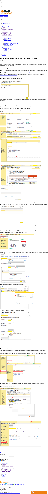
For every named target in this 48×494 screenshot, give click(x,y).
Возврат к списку (3, 452)
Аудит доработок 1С (5, 26)
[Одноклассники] (1, 460)
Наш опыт (4, 46)
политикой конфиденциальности (7, 457)
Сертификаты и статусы (8, 49)
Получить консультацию (4, 481)
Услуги (3, 472)
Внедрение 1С (6, 39)
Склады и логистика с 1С (6, 467)
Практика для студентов (6, 34)
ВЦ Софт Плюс (6, 48)
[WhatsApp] (4, 460)
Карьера (3, 473)
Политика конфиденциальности (5, 493)
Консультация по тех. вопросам (5, 482)
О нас (3, 47)
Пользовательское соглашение (15, 493)
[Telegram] (2, 460)
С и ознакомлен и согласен (13, 457)
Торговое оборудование (8, 45)
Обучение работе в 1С (7, 40)
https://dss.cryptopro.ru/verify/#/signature (26, 72)
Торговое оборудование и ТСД (7, 35)
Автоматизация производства (9, 41)
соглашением (16, 457)
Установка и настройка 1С (8, 38)
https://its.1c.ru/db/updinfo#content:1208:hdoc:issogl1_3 (8, 75)
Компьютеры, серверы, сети (8, 44)
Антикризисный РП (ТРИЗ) (6, 32)
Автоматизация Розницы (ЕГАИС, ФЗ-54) (11, 43)
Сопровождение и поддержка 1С (7, 29)
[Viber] (3, 460)
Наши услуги (6, 36)
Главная (3, 54)
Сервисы (3, 28)
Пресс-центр (4, 55)
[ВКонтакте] (0, 460)
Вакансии (5, 50)
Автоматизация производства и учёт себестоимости (10, 31)
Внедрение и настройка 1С (6, 33)
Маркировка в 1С (5, 462)
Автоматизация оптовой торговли (9, 42)
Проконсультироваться (6, 23)
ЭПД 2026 (4, 27)
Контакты (3, 52)
